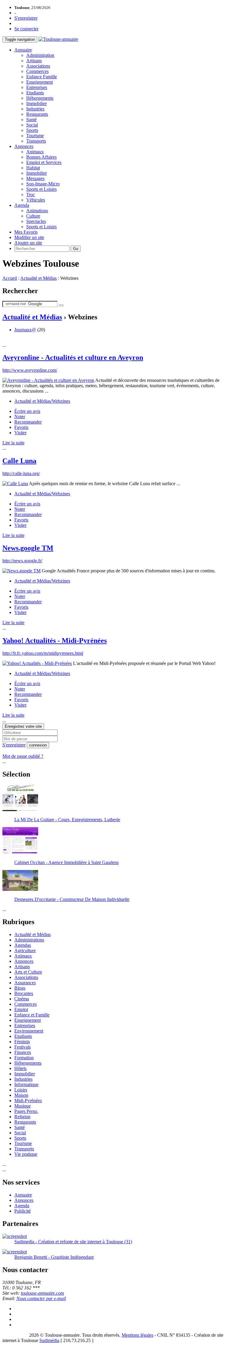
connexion (38, 745)
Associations (38, 65)
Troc (30, 194)
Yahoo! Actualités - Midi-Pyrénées (54, 640)
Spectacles (36, 221)
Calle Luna (19, 461)
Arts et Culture (28, 971)
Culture (33, 215)
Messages (35, 178)
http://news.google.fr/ (22, 560)
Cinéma (21, 998)
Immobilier (36, 103)
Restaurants (37, 114)
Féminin (22, 1041)
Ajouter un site (28, 242)
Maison (21, 1095)
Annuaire (23, 49)
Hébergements (39, 98)
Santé (31, 119)
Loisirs (20, 1089)
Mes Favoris (26, 232)
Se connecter (26, 28)
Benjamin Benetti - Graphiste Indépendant (54, 1257)
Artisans (34, 60)
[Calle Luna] (15, 483)
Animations (37, 210)
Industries (35, 108)
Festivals (22, 1046)
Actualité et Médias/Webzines (42, 401)
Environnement (28, 1030)
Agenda (21, 205)
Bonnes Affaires (41, 157)
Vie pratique (25, 1154)
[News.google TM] (21, 570)
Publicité (22, 1210)
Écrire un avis (27, 411)
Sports (32, 130)
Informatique (26, 1084)
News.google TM (27, 548)
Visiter (20, 432)
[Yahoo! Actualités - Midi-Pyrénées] (37, 663)
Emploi (21, 1009)
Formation (24, 1057)
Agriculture (25, 950)
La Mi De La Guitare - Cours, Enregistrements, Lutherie (67, 819)
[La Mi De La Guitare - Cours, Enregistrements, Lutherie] (20, 809)
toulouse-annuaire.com (42, 1293)
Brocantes (23, 993)
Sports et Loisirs (41, 189)
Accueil (9, 278)
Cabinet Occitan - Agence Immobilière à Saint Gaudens (66, 862)
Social (32, 124)
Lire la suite (13, 442)
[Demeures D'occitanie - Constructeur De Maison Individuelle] (20, 889)
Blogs (19, 988)
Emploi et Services (43, 162)
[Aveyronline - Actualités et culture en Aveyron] (48, 380)
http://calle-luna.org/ (21, 473)
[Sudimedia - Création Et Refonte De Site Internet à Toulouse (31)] (14, 1236)
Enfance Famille (41, 76)
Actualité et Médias (38, 278)
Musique (22, 1105)
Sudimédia (49, 1340)
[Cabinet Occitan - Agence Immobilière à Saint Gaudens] (20, 852)
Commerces (37, 71)
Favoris (21, 427)
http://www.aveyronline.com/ (29, 370)
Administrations (29, 939)
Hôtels (20, 1068)
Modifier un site (29, 237)
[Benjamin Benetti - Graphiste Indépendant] (14, 1251)
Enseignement (39, 82)
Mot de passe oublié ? (22, 756)
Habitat (33, 167)
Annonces (23, 146)
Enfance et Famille (31, 1014)
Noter (19, 416)
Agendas (22, 945)
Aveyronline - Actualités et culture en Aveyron (72, 357)
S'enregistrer (26, 18)
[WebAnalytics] (14, 1335)
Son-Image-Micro (43, 183)
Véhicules (35, 199)
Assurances (25, 982)
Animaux (35, 151)
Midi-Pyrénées (28, 1100)
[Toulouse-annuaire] (58, 39)
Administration (40, 55)
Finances (22, 1052)
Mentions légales (137, 1335)
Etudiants (35, 92)
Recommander (28, 421)
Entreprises (36, 87)
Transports (36, 140)
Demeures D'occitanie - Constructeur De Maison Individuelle (71, 899)
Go (75, 248)
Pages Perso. (26, 1111)
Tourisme (35, 135)
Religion (22, 1116)
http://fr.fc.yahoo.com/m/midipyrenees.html (42, 653)
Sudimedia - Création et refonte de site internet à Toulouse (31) (73, 1241)
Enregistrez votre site (23, 726)
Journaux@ (25, 329)
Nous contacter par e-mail (41, 1298)
